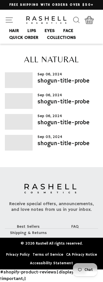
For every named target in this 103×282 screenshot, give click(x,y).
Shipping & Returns (28, 232)
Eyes (50, 31)
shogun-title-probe (63, 81)
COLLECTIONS (61, 38)
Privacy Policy (18, 254)
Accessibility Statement (51, 263)
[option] (51, 5)
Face (68, 31)
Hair (14, 31)
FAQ (75, 226)
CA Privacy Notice (81, 254)
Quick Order (23, 38)
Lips (31, 31)
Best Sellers (28, 226)
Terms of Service (48, 254)
